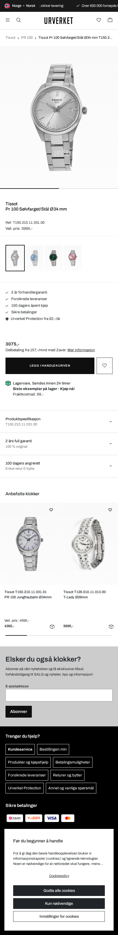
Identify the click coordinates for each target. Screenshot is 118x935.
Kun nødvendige (59, 903)
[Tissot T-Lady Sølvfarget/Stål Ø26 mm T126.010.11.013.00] (88, 543)
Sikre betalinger (23, 312)
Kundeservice (20, 749)
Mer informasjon (81, 350)
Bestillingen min (53, 749)
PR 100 (27, 38)
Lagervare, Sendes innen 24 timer (44, 386)
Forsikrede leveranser (28, 299)
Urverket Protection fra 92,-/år (35, 319)
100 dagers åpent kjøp (29, 305)
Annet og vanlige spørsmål (71, 788)
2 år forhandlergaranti (28, 292)
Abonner (18, 711)
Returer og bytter (67, 775)
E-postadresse (17, 686)
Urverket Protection (24, 788)
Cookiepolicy (59, 876)
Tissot (10, 38)
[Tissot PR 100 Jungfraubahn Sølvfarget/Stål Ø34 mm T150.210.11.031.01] (29, 543)
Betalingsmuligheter (72, 762)
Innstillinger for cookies (59, 916)
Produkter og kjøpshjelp (28, 762)
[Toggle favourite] (105, 366)
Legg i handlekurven (50, 365)
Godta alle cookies (59, 891)
